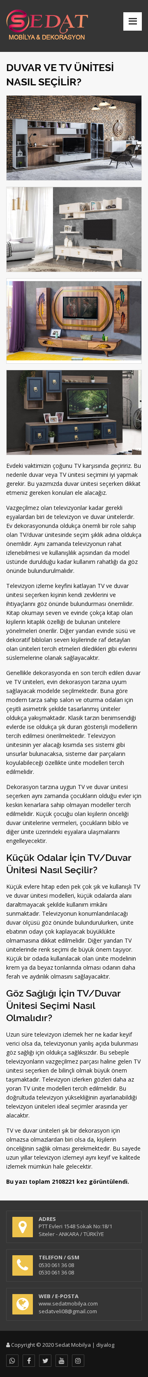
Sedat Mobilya (73, 1344)
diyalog (105, 1344)
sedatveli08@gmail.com (68, 1311)
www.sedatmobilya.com (68, 1303)
